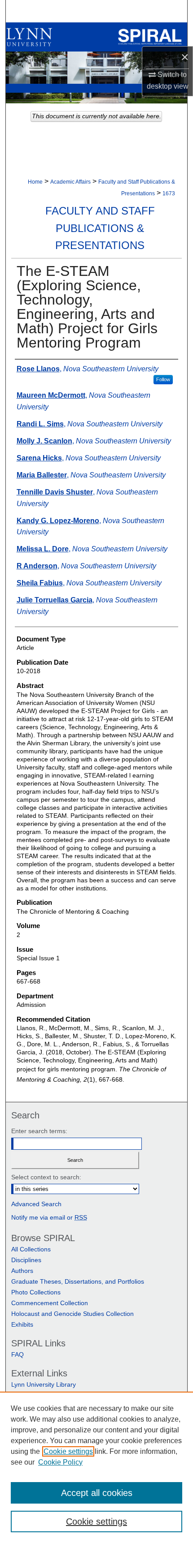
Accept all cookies (96, 1493)
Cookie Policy (60, 1462)
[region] (96, 1467)
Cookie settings (68, 1451)
